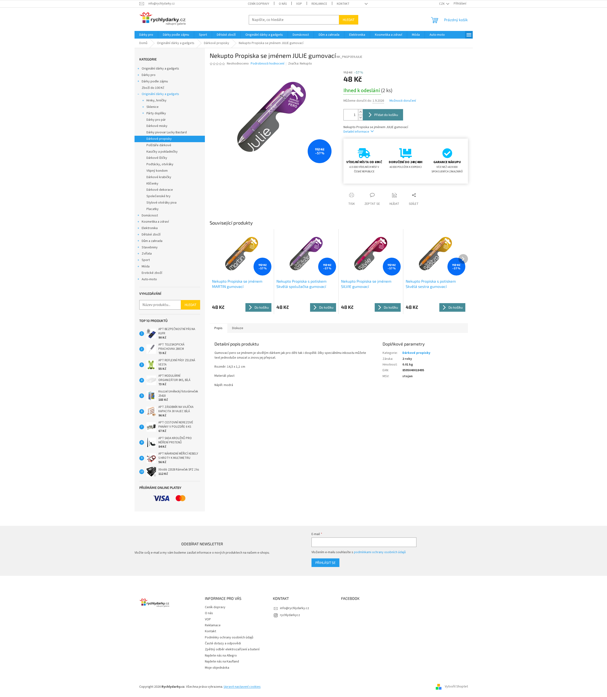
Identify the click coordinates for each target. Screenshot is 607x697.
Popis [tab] (218, 328)
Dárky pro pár (156, 119)
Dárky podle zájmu (155, 81)
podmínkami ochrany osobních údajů (380, 552)
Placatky (152, 209)
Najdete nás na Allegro (221, 655)
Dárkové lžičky (156, 157)
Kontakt (343, 4)
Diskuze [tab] (237, 328)
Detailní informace (356, 131)
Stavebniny (150, 247)
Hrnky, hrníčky (156, 100)
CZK (442, 4)
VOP (299, 4)
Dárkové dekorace (159, 189)
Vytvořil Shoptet (456, 686)
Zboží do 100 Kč (153, 87)
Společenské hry (158, 196)
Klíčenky (152, 183)
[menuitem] (146, 35)
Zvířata (147, 253)
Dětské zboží (151, 234)
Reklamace (319, 4)
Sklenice (152, 107)
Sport (146, 260)
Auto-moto (149, 279)
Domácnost (150, 215)
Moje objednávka (217, 667)
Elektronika (150, 228)
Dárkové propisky (159, 138)
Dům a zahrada (152, 241)
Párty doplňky (156, 113)
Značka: (300, 63)
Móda (146, 266)
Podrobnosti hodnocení (267, 63)
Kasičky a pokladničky (162, 151)
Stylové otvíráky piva (161, 202)
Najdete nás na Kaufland (222, 661)
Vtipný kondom (157, 170)
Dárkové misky (156, 126)
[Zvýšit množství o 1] (360, 112)
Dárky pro (149, 75)
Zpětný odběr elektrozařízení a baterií (232, 649)
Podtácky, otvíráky (159, 164)
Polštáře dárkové (158, 145)
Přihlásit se (325, 563)
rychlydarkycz (290, 615)
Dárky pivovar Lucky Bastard (166, 132)
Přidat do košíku (386, 115)
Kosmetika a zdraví (155, 221)
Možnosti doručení (402, 101)
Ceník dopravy (258, 4)
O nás (283, 4)
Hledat (348, 20)
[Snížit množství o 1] (360, 117)
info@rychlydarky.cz (294, 608)
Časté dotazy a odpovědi (223, 643)
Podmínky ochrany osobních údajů (229, 637)
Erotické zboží (152, 273)
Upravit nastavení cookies (242, 686)
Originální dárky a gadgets (160, 68)
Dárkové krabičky (158, 177)
